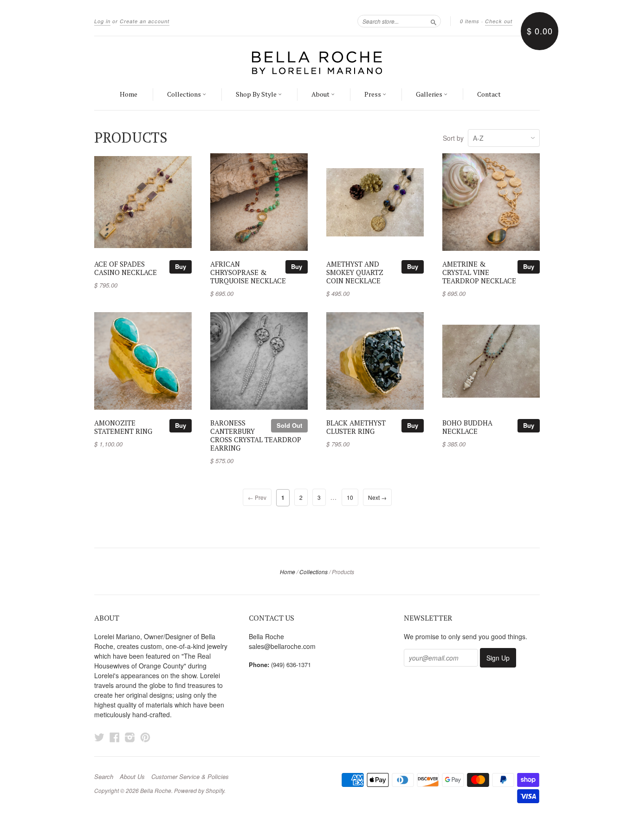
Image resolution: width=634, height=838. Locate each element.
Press (373, 94)
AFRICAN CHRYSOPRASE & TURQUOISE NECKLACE (248, 272)
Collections (184, 94)
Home (128, 94)
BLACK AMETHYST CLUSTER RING (356, 427)
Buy (180, 266)
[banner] (317, 62)
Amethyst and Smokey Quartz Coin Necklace (354, 272)
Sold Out (289, 425)
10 (350, 497)
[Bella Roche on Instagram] (130, 737)
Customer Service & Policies (190, 776)
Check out (498, 21)
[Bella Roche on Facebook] (115, 737)
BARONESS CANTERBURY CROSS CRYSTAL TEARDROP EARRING (255, 435)
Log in (102, 21)
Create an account (144, 21)
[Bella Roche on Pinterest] (145, 737)
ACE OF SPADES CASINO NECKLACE (125, 268)
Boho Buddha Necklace (467, 427)
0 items (469, 21)
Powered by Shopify (199, 790)
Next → (377, 497)
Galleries (430, 94)
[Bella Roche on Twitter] (99, 737)
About (321, 94)
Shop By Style (257, 94)
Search (103, 776)
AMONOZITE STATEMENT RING (123, 427)
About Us (132, 776)
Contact (489, 94)
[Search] (433, 21)
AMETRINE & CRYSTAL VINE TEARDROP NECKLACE (479, 272)
